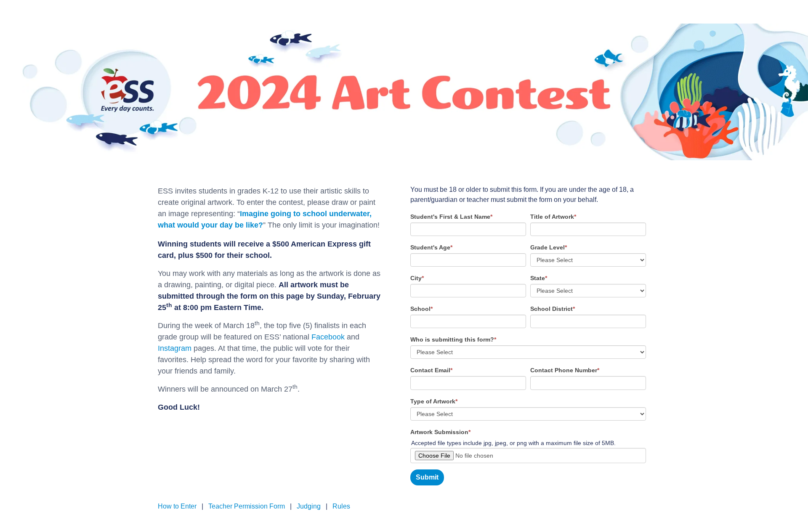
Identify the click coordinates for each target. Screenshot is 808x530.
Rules (341, 506)
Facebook (328, 337)
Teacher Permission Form (246, 506)
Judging (309, 506)
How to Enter (178, 506)
